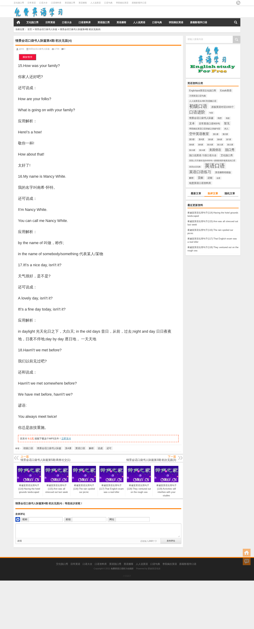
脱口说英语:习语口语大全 (203, 155)
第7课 (228, 139)
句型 (211, 113)
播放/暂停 (27, 57)
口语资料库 (56, 3)
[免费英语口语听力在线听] (38, 8)
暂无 (227, 123)
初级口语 (198, 106)
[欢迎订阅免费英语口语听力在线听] (238, 3)
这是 (218, 178)
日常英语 (31, 3)
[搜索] (235, 22)
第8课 (191, 145)
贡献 (200, 177)
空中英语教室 (199, 134)
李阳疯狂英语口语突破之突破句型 (204, 129)
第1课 (215, 134)
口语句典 (108, 3)
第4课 (201, 139)
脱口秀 (229, 150)
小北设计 (127, 576)
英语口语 (215, 165)
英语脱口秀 (70, 3)
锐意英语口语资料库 (200, 183)
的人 (226, 128)
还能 (210, 177)
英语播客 (83, 3)
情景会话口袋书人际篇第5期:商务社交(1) (45, 459)
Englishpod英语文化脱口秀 (202, 90)
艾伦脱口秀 (19, 3)
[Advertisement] (103, 605)
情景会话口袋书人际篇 (46, 29)
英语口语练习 (200, 172)
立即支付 (66, 438)
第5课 (210, 139)
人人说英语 (95, 3)
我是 (228, 118)
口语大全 (43, 3)
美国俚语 (215, 150)
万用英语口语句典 (197, 96)
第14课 (202, 150)
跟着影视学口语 (139, 3)
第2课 (225, 134)
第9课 (200, 145)
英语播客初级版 (223, 172)
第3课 (192, 139)
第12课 (230, 145)
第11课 (220, 145)
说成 (100, 448)
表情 (19, 541)
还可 (109, 448)
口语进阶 (197, 112)
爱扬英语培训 (154, 568)
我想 (220, 118)
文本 (192, 123)
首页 (18, 22)
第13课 (192, 150)
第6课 (219, 139)
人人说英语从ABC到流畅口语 (202, 101)
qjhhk (21, 49)
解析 (191, 178)
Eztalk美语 (226, 90)
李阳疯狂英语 (122, 3)
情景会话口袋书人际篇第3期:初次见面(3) (151, 459)
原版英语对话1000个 (222, 107)
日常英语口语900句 (209, 123)
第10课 (210, 145)
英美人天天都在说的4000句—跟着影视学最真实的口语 (212, 160)
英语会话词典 (195, 167)
